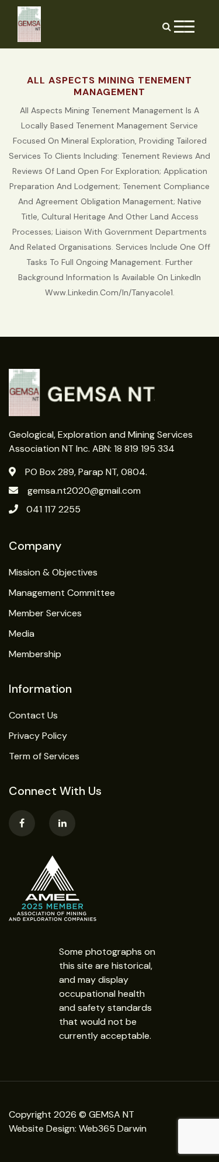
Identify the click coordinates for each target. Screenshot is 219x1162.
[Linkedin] (62, 823)
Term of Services (44, 756)
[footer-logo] (109, 392)
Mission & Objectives (53, 572)
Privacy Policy (38, 736)
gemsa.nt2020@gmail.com (84, 490)
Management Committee (62, 593)
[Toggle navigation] (184, 27)
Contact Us (33, 715)
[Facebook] (22, 823)
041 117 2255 (53, 509)
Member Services (45, 613)
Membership (35, 654)
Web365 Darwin (113, 1128)
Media (21, 633)
